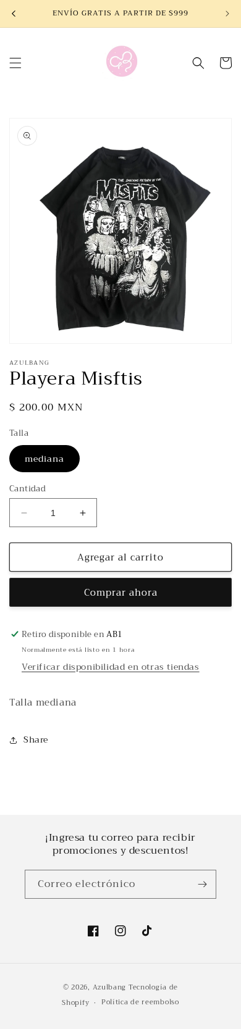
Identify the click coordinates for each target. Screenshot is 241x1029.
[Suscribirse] (202, 884)
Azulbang (110, 987)
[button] (15, 63)
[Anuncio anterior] (13, 13)
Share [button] (35, 739)
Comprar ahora (121, 593)
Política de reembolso (140, 1002)
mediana (44, 458)
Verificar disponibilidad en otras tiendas (111, 666)
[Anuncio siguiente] (227, 13)
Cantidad (27, 489)
